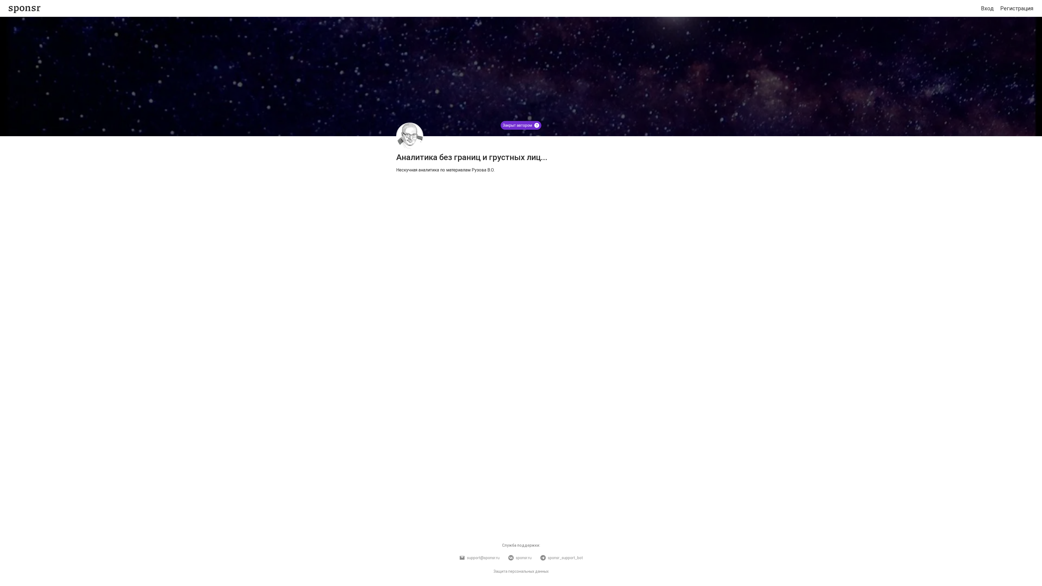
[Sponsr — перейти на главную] (24, 8)
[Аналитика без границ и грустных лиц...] (409, 136)
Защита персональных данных (521, 571)
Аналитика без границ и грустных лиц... (471, 157)
